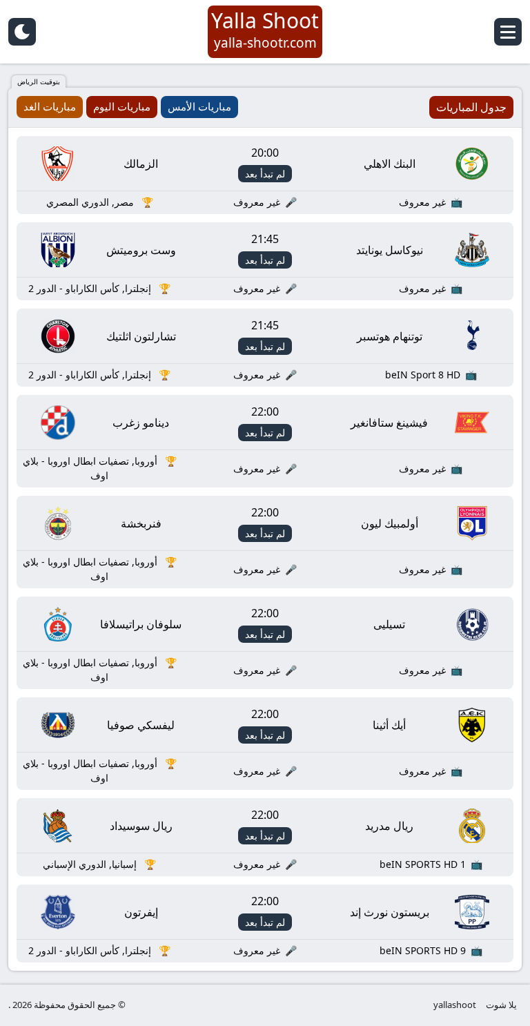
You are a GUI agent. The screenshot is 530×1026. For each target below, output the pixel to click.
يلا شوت (501, 1004)
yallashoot (454, 1004)
